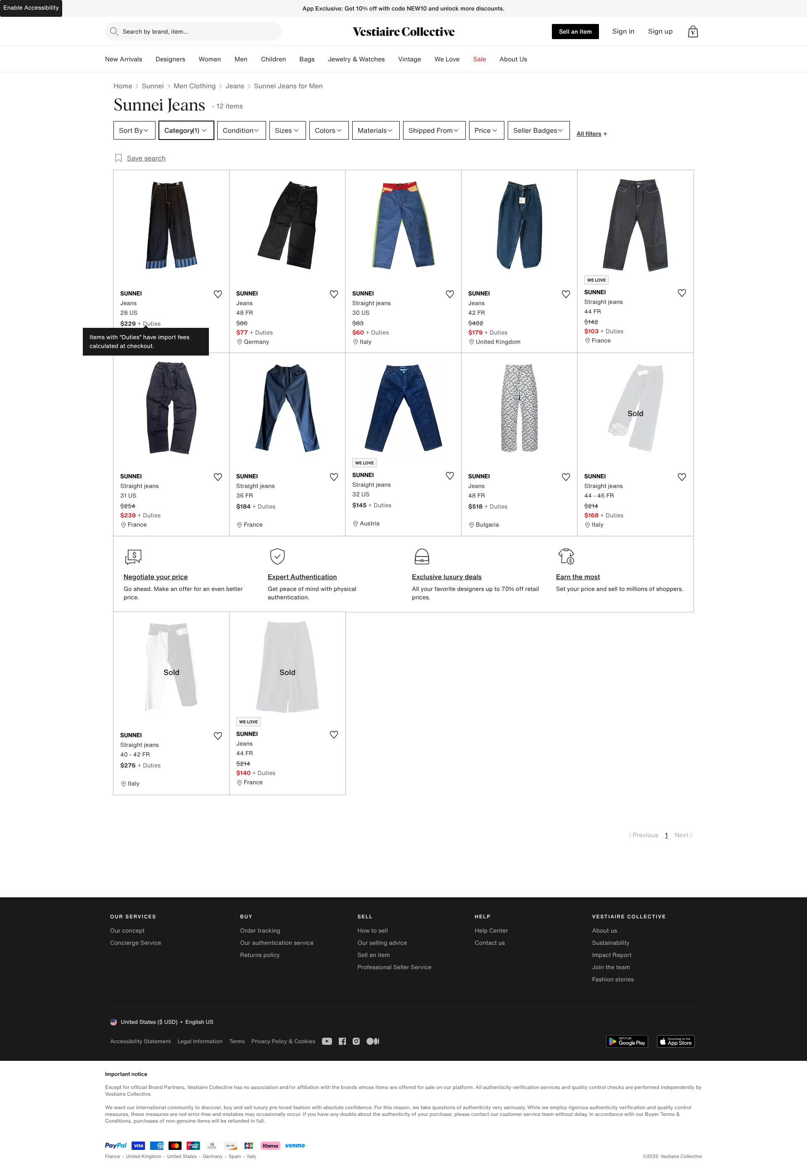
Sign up (660, 31)
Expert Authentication (302, 577)
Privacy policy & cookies (283, 1041)
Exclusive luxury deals (447, 577)
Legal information (199, 1041)
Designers (170, 59)
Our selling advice (382, 943)
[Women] (227, 59)
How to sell (372, 930)
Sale (479, 59)
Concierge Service (135, 943)
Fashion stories (613, 979)
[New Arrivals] (148, 59)
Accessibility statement (140, 1041)
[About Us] (533, 59)
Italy (251, 1156)
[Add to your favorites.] (218, 294)
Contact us (490, 943)
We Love (447, 59)
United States (182, 1156)
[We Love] (466, 59)
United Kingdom (143, 1156)
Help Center (491, 930)
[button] (693, 31)
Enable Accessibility (31, 7)
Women (210, 59)
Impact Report (612, 955)
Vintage (409, 59)
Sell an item (575, 31)
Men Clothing (195, 86)
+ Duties (149, 323)
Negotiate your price (156, 577)
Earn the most (578, 577)
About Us (513, 59)
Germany (213, 1156)
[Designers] (192, 59)
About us (604, 930)
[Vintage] (428, 59)
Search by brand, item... (155, 31)
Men (241, 59)
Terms (237, 1041)
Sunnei (153, 86)
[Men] (254, 59)
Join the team (611, 967)
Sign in (623, 31)
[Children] (292, 59)
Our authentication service (277, 943)
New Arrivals (123, 59)
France (112, 1156)
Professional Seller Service (394, 967)
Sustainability (611, 943)
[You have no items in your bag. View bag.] (693, 31)
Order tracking (260, 930)
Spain (235, 1156)
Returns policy (260, 955)
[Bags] (321, 59)
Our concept (127, 930)
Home (122, 86)
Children (273, 59)
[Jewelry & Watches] (391, 59)
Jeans (234, 86)
